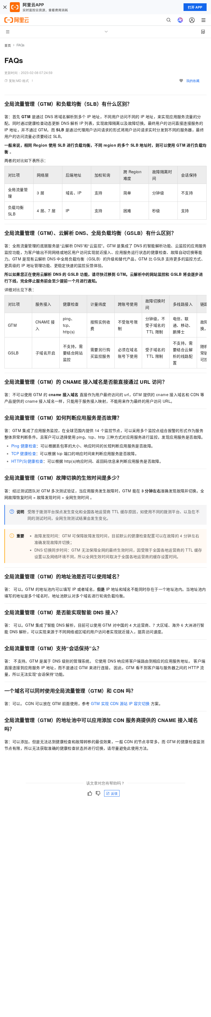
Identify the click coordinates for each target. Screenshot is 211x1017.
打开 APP (195, 7)
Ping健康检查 (23, 445)
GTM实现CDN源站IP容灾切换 (120, 703)
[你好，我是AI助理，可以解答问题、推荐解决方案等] (180, 20)
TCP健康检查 (23, 453)
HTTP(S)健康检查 (27, 461)
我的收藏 (192, 80)
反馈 (114, 793)
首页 (7, 45)
